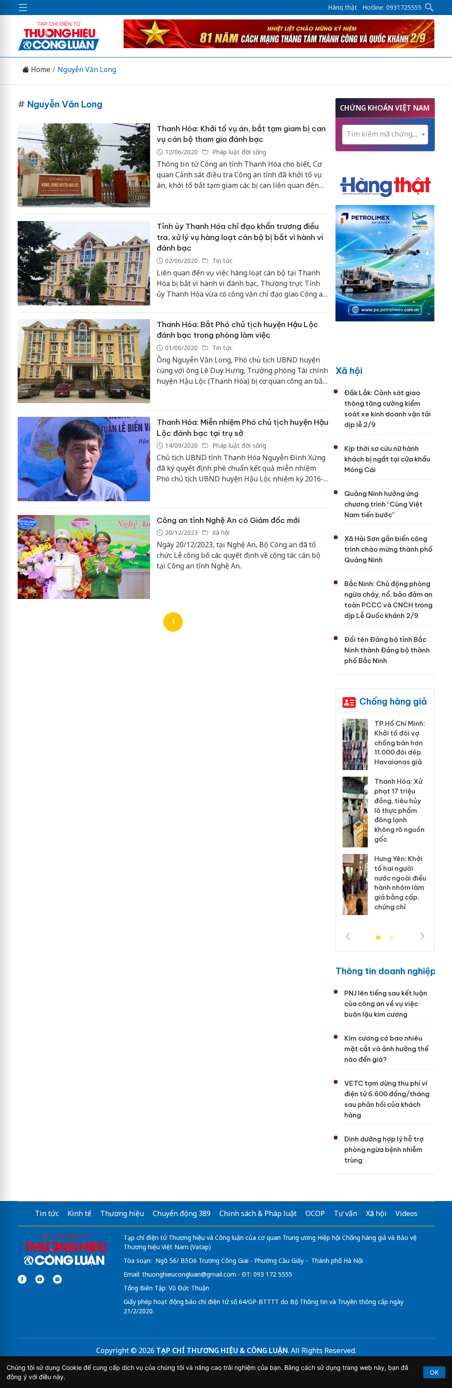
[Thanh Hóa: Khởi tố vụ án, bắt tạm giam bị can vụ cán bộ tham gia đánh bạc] (84, 165)
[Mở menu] (23, 7)
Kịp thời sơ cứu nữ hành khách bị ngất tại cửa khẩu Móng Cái (387, 459)
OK (434, 1372)
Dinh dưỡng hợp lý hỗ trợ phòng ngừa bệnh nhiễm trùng (384, 1149)
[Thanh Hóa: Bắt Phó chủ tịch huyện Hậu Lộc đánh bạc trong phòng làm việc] (84, 361)
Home (39, 69)
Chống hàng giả (393, 701)
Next (422, 936)
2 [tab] (391, 938)
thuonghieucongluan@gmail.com (189, 1274)
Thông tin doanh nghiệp (385, 970)
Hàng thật (342, 7)
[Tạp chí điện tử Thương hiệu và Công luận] (65, 1250)
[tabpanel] (385, 820)
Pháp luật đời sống (238, 152)
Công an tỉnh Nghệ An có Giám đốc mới (228, 520)
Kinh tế (79, 1213)
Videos (407, 1213)
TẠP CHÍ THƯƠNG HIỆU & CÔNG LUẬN (222, 1350)
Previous (348, 936)
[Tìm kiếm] (429, 7)
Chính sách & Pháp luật (258, 1213)
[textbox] (385, 134)
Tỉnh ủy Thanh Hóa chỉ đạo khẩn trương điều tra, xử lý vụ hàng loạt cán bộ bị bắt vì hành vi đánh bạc (240, 237)
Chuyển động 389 (182, 1213)
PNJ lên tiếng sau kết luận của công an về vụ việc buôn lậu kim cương (385, 1003)
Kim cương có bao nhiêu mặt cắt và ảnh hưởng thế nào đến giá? (386, 1049)
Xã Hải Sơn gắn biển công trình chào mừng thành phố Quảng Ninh (388, 549)
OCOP (315, 1213)
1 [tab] (378, 938)
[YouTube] (39, 1279)
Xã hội (220, 532)
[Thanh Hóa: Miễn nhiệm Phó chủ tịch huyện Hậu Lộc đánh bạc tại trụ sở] (84, 459)
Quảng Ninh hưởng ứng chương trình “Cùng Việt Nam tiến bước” (383, 504)
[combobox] (385, 135)
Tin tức (222, 260)
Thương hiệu (122, 1213)
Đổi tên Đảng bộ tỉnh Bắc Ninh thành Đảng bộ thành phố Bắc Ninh (387, 650)
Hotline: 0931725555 (392, 7)
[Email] (57, 1279)
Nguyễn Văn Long (86, 69)
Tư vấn (345, 1213)
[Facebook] (22, 1279)
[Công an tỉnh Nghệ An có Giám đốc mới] (84, 557)
